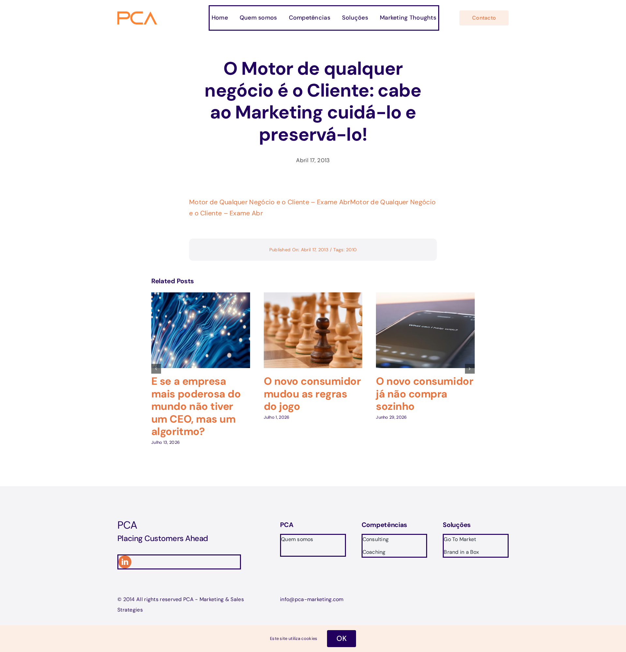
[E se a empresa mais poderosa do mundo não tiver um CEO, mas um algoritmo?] (200, 296)
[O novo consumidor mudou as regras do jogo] (313, 296)
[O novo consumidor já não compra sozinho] (425, 296)
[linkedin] (124, 561)
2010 (351, 250)
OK (341, 638)
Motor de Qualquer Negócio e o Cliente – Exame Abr (269, 202)
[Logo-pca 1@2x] (137, 14)
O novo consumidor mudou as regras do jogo (312, 393)
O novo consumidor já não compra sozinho (424, 393)
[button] (156, 369)
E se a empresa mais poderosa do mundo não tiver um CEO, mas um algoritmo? (196, 406)
